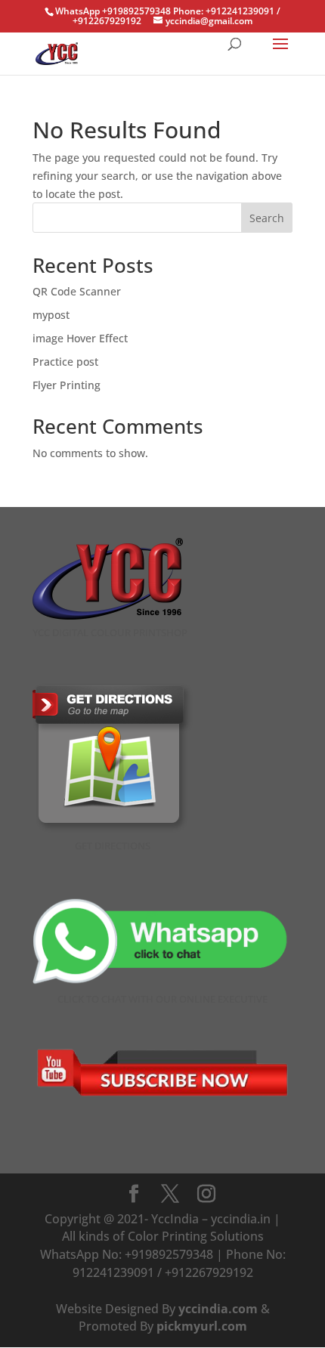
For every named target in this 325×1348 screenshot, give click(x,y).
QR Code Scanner (76, 291)
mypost (51, 315)
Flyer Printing (66, 385)
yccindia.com (218, 1308)
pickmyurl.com (201, 1326)
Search (266, 218)
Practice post (65, 361)
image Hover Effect (80, 338)
